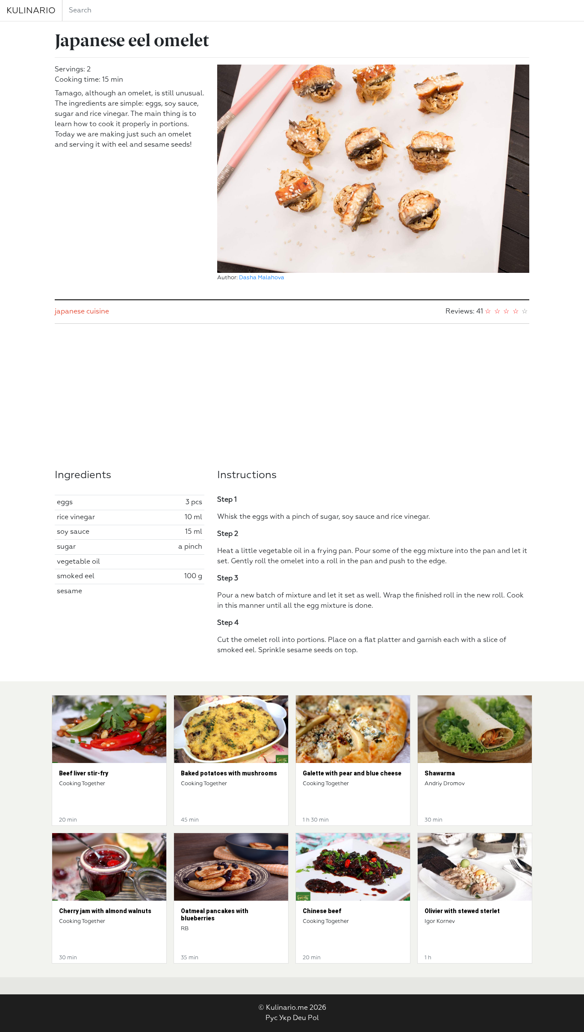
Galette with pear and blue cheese (352, 773)
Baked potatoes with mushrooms (229, 773)
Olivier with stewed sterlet (462, 911)
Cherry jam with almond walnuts (105, 911)
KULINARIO (31, 10)
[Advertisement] (292, 396)
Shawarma (440, 773)
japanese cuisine (82, 311)
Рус (271, 1018)
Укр (285, 1018)
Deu (299, 1018)
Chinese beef (322, 911)
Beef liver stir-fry (83, 773)
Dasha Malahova (261, 278)
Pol (313, 1018)
